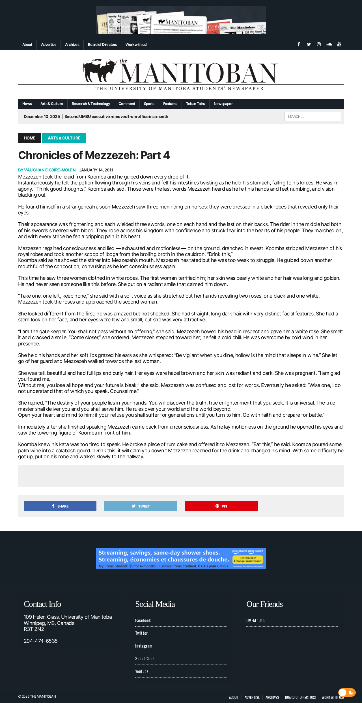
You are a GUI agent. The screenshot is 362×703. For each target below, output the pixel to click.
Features (170, 103)
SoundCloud (144, 658)
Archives (72, 44)
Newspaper (223, 103)
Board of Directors (102, 44)
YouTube (141, 671)
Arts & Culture (51, 103)
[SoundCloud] (329, 43)
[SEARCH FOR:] (313, 115)
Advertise (48, 44)
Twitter (141, 633)
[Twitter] (308, 43)
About (27, 44)
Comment (126, 103)
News (27, 103)
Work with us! (136, 44)
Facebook (143, 620)
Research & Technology (91, 103)
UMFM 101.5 (256, 620)
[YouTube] (339, 43)
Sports (149, 103)
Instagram (143, 645)
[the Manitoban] (181, 74)
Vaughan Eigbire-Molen (50, 169)
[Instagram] (319, 43)
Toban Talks (195, 103)
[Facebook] (298, 43)
